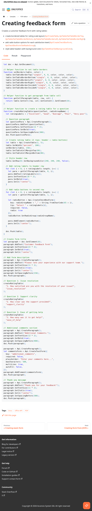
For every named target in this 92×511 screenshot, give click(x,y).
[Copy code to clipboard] (87, 64)
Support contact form (11, 479)
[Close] (90, 3)
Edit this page (10, 415)
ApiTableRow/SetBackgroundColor (57, 49)
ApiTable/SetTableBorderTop (71, 36)
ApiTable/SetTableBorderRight (71, 39)
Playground (26, 56)
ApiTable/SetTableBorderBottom (19, 39)
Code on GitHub (8, 471)
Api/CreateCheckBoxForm (61, 42)
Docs (10, 411)
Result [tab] (14, 56)
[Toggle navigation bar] (3, 9)
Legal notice (7, 451)
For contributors (9, 448)
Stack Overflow (8, 492)
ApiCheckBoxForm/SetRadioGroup (20, 45)
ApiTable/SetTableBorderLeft (46, 39)
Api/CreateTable (51, 36)
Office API (18, 411)
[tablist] (46, 56)
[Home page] (4, 16)
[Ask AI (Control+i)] (86, 505)
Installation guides (10, 475)
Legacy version (8, 455)
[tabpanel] (46, 231)
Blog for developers (10, 444)
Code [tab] (6, 56)
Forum (4, 468)
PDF (26, 411)
